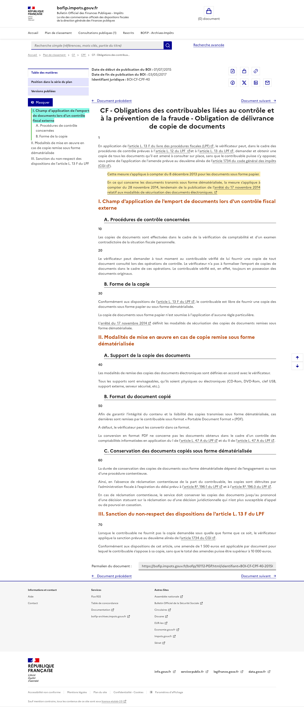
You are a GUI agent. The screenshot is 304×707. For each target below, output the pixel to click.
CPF (83, 55)
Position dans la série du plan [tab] (51, 82)
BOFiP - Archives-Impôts (157, 33)
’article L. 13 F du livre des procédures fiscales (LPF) (168, 145)
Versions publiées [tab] (43, 91)
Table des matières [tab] (44, 72)
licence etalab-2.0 (112, 701)
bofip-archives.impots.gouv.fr (108, 616)
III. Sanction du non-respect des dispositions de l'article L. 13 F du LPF (60, 161)
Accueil (33, 33)
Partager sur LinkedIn (256, 83)
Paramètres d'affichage (168, 692)
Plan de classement (58, 33)
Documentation (100, 610)
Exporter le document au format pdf (233, 71)
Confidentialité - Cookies (129, 692)
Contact (33, 603)
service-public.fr (193, 672)
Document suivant (256, 100)
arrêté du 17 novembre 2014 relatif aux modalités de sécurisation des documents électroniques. (183, 190)
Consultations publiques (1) (97, 33)
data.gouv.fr (258, 672)
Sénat (157, 643)
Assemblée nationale (166, 596)
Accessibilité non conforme (44, 692)
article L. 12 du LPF (171, 150)
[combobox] (97, 45)
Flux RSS (96, 596)
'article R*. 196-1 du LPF (200, 486)
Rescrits (128, 33)
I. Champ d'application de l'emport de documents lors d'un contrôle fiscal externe (61, 115)
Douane (159, 616)
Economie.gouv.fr (164, 630)
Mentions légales (77, 692)
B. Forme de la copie (51, 136)
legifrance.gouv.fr (226, 672)
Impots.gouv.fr (163, 636)
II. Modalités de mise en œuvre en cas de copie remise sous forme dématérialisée (57, 147)
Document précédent (114, 100)
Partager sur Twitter (244, 83)
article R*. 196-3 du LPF (249, 486)
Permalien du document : (112, 566)
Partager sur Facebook (233, 83)
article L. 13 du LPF (214, 150)
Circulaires (160, 610)
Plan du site (100, 692)
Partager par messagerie (267, 83)
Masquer (42, 102)
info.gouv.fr (163, 672)
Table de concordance (104, 603)
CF (73, 55)
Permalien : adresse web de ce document (256, 71)
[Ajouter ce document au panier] (244, 71)
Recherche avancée (208, 44)
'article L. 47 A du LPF (197, 440)
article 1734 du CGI (196, 537)
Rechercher (168, 45)
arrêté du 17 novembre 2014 (124, 323)
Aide (31, 596)
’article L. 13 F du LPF (173, 301)
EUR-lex (159, 623)
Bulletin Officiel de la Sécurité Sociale (176, 603)
